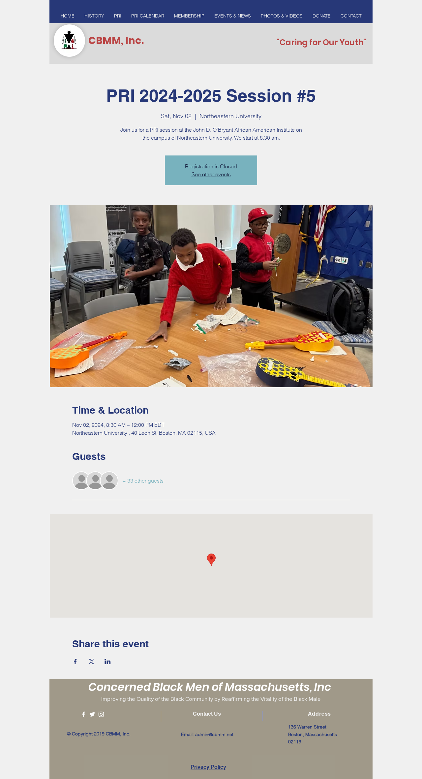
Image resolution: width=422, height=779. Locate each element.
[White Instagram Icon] (101, 714)
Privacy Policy (208, 767)
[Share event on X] (91, 661)
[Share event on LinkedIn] (108, 661)
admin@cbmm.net (214, 734)
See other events (211, 174)
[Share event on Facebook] (75, 661)
